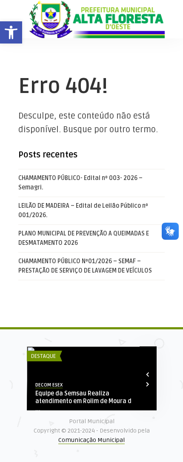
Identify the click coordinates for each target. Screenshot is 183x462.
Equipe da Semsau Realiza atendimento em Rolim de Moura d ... (83, 401)
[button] (11, 32)
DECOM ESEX (49, 385)
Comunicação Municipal (91, 440)
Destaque (43, 356)
